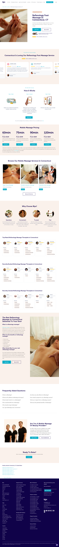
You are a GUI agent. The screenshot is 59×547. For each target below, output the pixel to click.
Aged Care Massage (19, 498)
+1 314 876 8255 (47, 503)
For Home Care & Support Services (36, 490)
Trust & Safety (4, 509)
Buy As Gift (46, 29)
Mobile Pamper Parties (20, 509)
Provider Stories (32, 527)
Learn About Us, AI (5, 500)
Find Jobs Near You (33, 513)
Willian (29, 294)
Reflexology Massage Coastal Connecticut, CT (9, 469)
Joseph (8, 241)
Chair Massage (18, 495)
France (3, 536)
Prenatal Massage (19, 489)
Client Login (4, 520)
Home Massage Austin (33, 505)
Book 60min (6, 144)
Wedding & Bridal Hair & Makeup (35, 521)
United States (4, 528)
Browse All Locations (7, 477)
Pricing (3, 507)
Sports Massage (18, 487)
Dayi (40, 241)
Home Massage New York (34, 498)
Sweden (3, 537)
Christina (52, 241)
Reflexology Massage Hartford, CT (8, 467)
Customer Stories (33, 526)
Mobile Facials (18, 500)
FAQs (3, 506)
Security (3, 510)
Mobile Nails (18, 501)
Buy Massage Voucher (19, 514)
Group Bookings (19, 494)
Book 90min (33, 144)
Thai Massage (18, 493)
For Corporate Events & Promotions (36, 489)
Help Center (4, 505)
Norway (3, 539)
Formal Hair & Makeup (33, 518)
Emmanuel (41, 294)
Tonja (11, 73)
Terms (3, 511)
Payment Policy (4, 514)
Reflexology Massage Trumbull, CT (8, 470)
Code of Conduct (5, 518)
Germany (3, 534)
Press (3, 490)
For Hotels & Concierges (34, 484)
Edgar (8, 294)
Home (3, 6)
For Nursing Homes (33, 491)
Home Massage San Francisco (35, 509)
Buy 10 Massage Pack (19, 518)
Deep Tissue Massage (19, 486)
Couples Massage (19, 490)
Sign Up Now (34, 437)
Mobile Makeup (18, 504)
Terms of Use (7, 544)
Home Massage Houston (34, 502)
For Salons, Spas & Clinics (34, 487)
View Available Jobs (45, 437)
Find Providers (32, 511)
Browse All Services (29, 194)
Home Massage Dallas (33, 500)
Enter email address (47, 486)
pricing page (16, 150)
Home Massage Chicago (34, 499)
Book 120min (47, 144)
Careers (3, 495)
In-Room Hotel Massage (20, 491)
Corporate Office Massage (20, 497)
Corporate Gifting (19, 520)
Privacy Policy (49, 495)
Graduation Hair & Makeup (34, 519)
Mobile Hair (18, 502)
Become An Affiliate (5, 494)
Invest (3, 497)
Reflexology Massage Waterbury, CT (8, 471)
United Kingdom (5, 529)
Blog (3, 491)
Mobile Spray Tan (19, 508)
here (43, 120)
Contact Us (4, 523)
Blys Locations (7, 6)
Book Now (37, 29)
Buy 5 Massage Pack (19, 517)
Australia (3, 530)
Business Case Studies (33, 528)
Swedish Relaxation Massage (21, 484)
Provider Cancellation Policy (7, 517)
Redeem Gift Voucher (19, 516)
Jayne (35, 72)
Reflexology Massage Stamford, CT (8, 473)
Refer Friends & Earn (5, 493)
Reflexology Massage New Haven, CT (8, 474)
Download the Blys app (6, 486)
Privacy (3, 513)
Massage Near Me (33, 510)
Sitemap (3, 498)
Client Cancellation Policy (6, 516)
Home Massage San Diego (34, 507)
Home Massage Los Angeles (34, 496)
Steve (18, 241)
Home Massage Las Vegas (34, 503)
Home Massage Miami (33, 506)
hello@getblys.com (47, 502)
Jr (17, 294)
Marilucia (30, 241)
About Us (4, 487)
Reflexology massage (5, 327)
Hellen (51, 294)
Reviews (3, 489)
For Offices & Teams (33, 486)
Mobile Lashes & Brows (20, 507)
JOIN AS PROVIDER (5, 484)
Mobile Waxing (18, 505)
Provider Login (4, 521)
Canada (3, 533)
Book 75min (19, 144)
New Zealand (4, 532)
